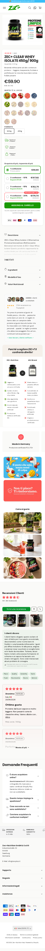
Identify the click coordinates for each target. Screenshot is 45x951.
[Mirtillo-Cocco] (34, 95)
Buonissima (15, 678)
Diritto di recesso (12, 935)
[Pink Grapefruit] (27, 95)
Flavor (6, 674)
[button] (4, 7)
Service (34, 678)
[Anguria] (14, 95)
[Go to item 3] (36, 620)
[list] (22, 442)
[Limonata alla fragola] (7, 113)
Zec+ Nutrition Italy (18, 942)
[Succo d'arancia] (34, 104)
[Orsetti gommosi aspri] (34, 113)
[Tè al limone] (7, 95)
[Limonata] (27, 104)
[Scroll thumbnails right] (40, 621)
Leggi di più (9, 259)
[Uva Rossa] (27, 113)
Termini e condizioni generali (29, 935)
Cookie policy (26, 938)
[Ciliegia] (20, 104)
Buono (25, 678)
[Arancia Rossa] (14, 121)
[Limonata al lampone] (20, 113)
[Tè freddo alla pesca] (7, 121)
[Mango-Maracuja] (14, 113)
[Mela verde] (7, 104)
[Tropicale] (14, 104)
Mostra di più (21, 748)
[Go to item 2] (23, 620)
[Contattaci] (35, 7)
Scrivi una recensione (16, 609)
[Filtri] (34, 609)
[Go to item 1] (9, 620)
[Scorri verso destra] (40, 30)
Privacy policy (37, 938)
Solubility (23, 674)
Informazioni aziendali (12, 938)
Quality (14, 674)
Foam (6, 678)
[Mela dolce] (20, 95)
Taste (33, 674)
